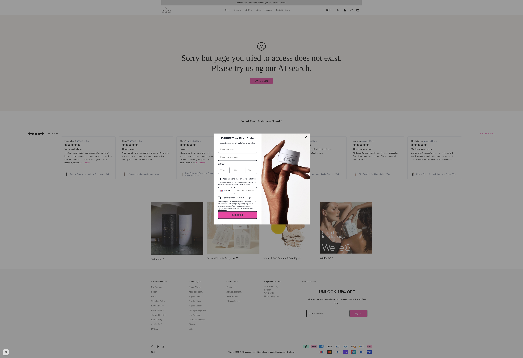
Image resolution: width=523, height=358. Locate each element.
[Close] (306, 137)
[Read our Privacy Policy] (255, 183)
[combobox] (225, 190)
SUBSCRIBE (238, 215)
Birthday (221, 164)
